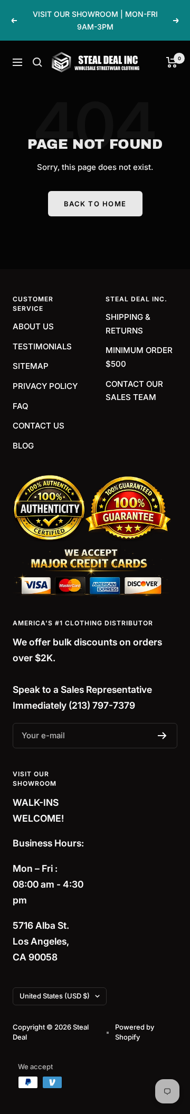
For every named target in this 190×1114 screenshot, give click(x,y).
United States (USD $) (55, 996)
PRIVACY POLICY (45, 386)
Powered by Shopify (134, 1032)
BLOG (23, 446)
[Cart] (171, 62)
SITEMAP (31, 366)
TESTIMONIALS (42, 346)
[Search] (37, 62)
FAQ (20, 406)
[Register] (162, 735)
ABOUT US (33, 326)
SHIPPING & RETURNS (128, 324)
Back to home (95, 203)
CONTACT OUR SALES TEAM (134, 391)
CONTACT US (38, 426)
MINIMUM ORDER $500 (139, 357)
